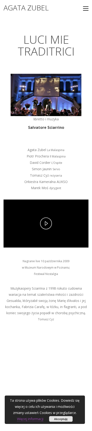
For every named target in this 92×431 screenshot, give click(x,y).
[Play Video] (46, 223)
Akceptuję (61, 419)
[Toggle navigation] (85, 8)
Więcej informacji (30, 419)
